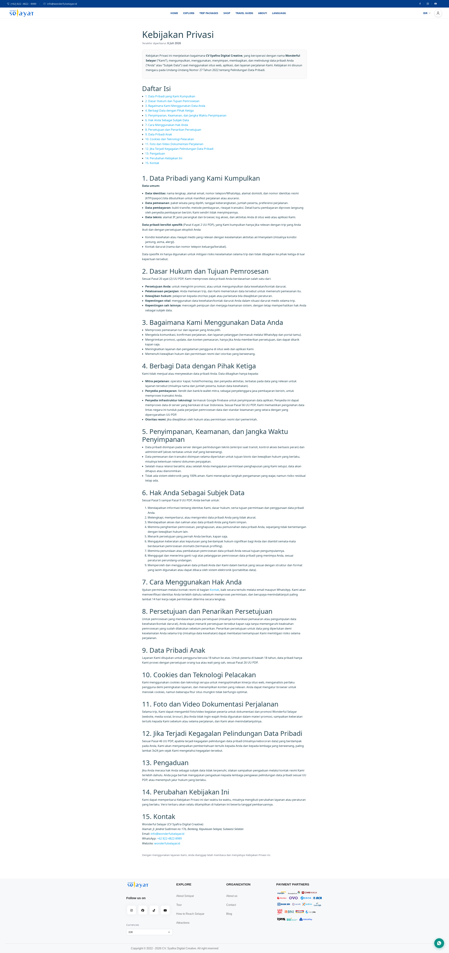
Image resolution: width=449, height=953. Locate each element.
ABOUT (262, 13)
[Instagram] (428, 3)
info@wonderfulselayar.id (62, 3)
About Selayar (185, 895)
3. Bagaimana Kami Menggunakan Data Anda (175, 106)
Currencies (132, 925)
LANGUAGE (279, 13)
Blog (229, 913)
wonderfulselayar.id (167, 843)
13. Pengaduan (155, 153)
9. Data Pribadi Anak (158, 134)
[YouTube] (165, 910)
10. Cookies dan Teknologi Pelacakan (169, 139)
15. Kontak (152, 163)
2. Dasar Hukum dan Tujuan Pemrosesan (172, 101)
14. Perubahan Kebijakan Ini (163, 158)
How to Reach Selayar (190, 913)
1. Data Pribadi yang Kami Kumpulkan (170, 96)
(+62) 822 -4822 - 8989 (23, 3)
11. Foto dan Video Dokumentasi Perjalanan (174, 144)
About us (231, 895)
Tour (179, 904)
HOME (174, 13)
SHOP (226, 13)
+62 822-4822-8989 (169, 838)
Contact (231, 904)
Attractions (182, 922)
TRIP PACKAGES (208, 13)
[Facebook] (420, 3)
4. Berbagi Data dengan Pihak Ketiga (169, 110)
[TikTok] (154, 910)
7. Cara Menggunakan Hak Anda (166, 125)
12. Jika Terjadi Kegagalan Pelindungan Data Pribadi (179, 149)
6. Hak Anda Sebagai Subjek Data (167, 120)
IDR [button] (425, 13)
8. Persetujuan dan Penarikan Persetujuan (173, 130)
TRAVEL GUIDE (244, 13)
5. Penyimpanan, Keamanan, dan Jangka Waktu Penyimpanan (185, 115)
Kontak (214, 590)
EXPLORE (188, 13)
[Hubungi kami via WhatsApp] (439, 943)
